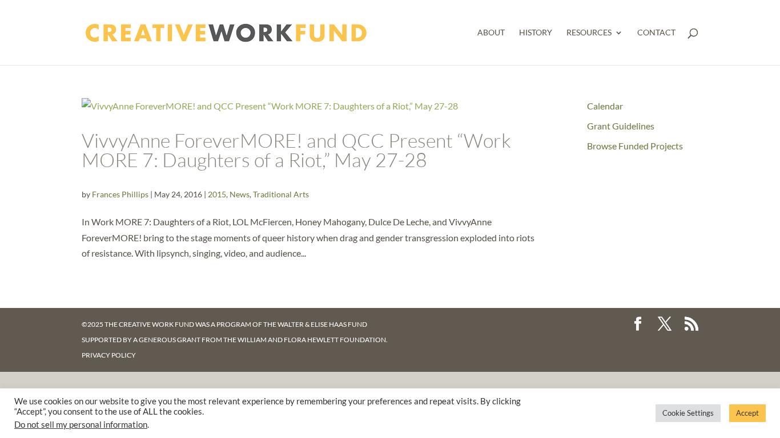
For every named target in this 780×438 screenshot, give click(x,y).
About (491, 33)
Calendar (605, 105)
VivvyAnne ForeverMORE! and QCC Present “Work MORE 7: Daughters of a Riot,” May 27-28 (296, 150)
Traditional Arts (281, 194)
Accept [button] (747, 412)
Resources (589, 33)
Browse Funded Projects (635, 145)
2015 (217, 194)
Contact (656, 33)
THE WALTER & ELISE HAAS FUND (315, 324)
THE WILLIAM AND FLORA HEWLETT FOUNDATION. (305, 339)
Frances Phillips (120, 194)
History (535, 33)
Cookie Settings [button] (688, 412)
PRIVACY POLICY (109, 355)
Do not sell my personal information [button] (80, 424)
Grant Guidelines (620, 125)
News (240, 194)
